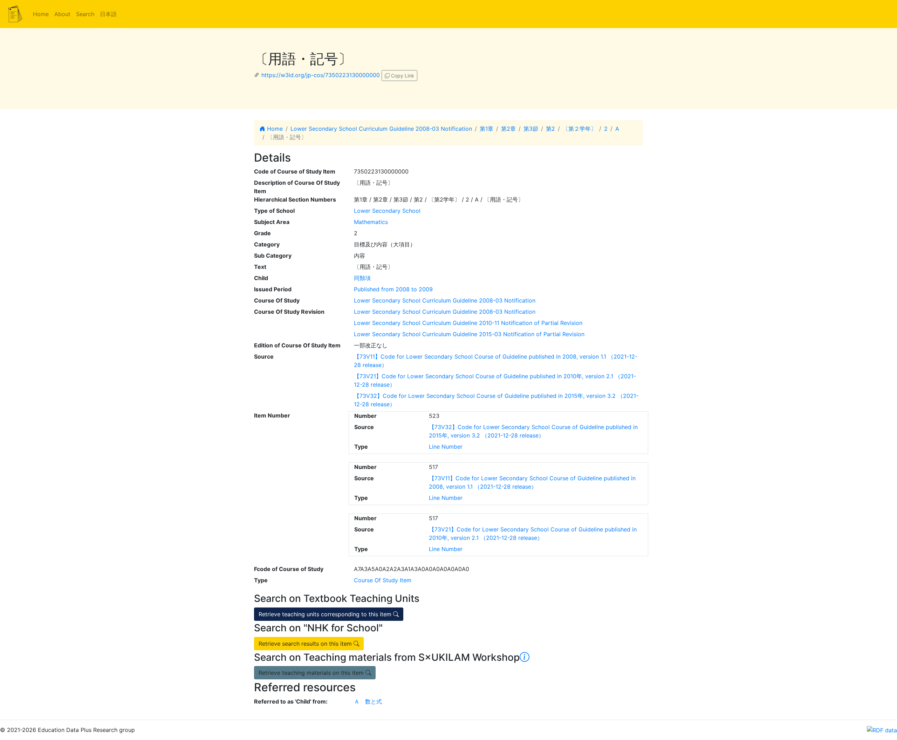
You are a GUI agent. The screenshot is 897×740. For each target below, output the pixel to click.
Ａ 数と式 (368, 701)
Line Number (446, 446)
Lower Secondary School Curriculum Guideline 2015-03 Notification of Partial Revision (469, 334)
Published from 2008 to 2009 (393, 289)
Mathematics (371, 221)
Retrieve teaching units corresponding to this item (326, 614)
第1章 (486, 128)
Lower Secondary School (387, 210)
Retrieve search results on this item (306, 643)
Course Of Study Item (382, 580)
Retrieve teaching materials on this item (312, 672)
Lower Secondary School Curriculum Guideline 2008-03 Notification (381, 128)
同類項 (362, 277)
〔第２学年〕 (579, 128)
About (62, 14)
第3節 (530, 128)
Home (41, 14)
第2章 (508, 128)
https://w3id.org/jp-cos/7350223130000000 (320, 75)
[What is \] (524, 657)
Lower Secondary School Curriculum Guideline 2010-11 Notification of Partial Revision (468, 322)
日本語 (108, 14)
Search (85, 14)
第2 (550, 128)
